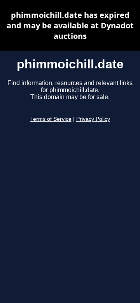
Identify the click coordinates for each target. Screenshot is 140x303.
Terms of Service (51, 119)
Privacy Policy (93, 119)
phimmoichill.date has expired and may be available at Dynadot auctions (70, 25)
